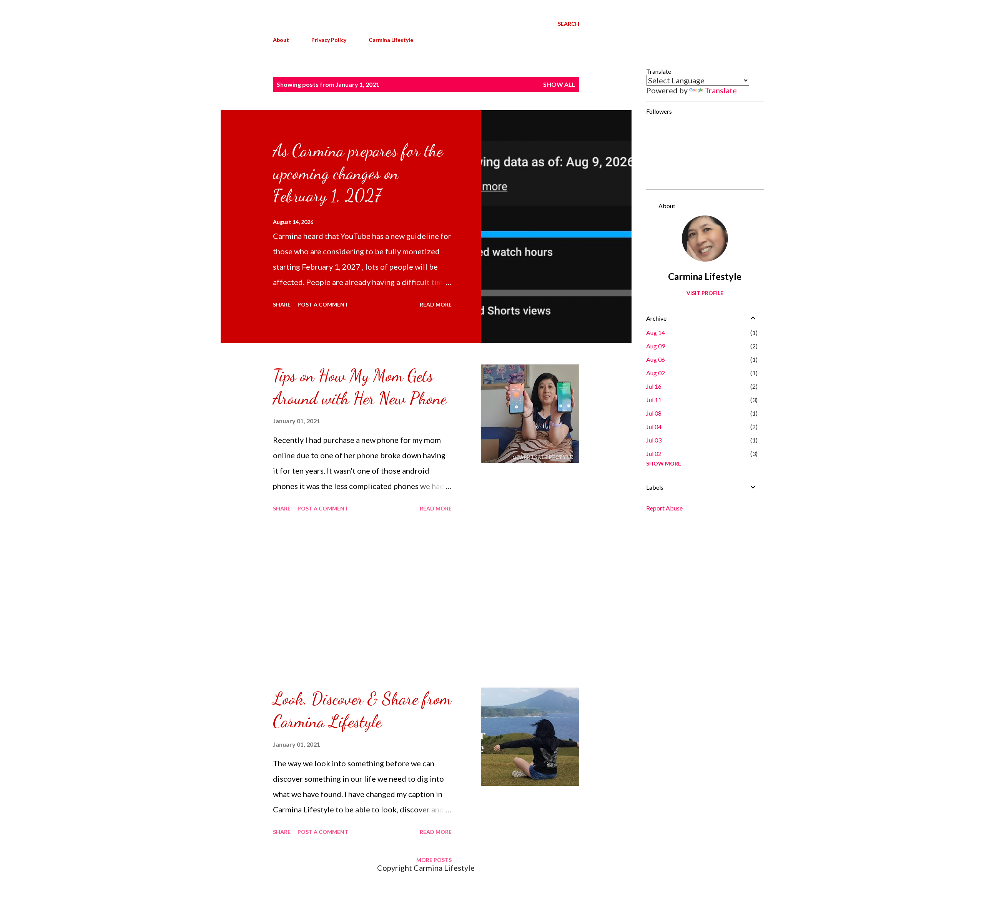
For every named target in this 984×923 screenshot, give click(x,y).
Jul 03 (654, 440)
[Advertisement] (362, 601)
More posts (434, 860)
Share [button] (282, 304)
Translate (721, 90)
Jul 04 (654, 426)
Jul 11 (654, 399)
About (281, 39)
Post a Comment (323, 304)
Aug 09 (655, 346)
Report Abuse (664, 508)
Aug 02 (655, 372)
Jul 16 (654, 386)
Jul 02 (654, 453)
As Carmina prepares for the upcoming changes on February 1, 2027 (358, 173)
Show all (559, 84)
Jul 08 (654, 413)
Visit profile (704, 293)
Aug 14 (655, 332)
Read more (436, 304)
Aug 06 (655, 359)
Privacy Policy (328, 39)
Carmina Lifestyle (391, 39)
